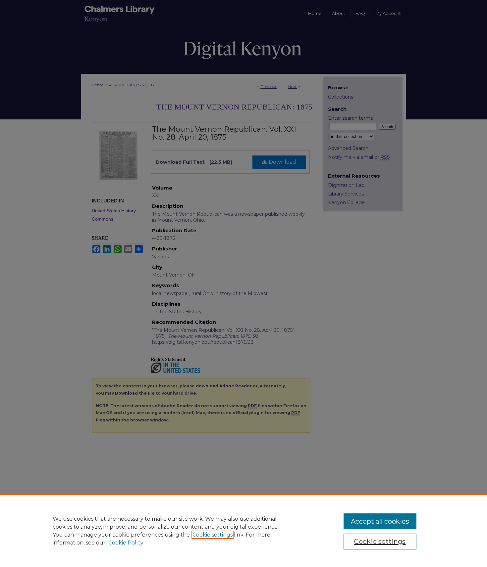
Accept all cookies (380, 521)
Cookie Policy (125, 543)
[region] (243, 530)
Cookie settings (212, 535)
